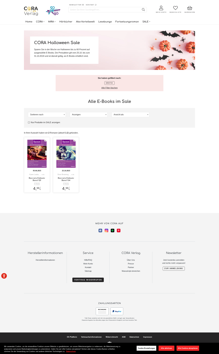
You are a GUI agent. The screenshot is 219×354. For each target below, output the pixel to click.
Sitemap (88, 271)
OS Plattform (72, 337)
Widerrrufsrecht (112, 337)
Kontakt (88, 267)
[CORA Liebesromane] (31, 11)
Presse (131, 264)
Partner (131, 267)
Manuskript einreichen (131, 271)
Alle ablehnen (166, 348)
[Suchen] (143, 9)
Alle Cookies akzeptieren (188, 348)
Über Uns (131, 260)
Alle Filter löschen (109, 88)
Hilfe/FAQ (88, 260)
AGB (123, 337)
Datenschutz (134, 337)
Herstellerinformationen (45, 260)
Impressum (147, 337)
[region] (109, 348)
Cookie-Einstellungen (146, 348)
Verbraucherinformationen (91, 337)
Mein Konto (88, 264)
